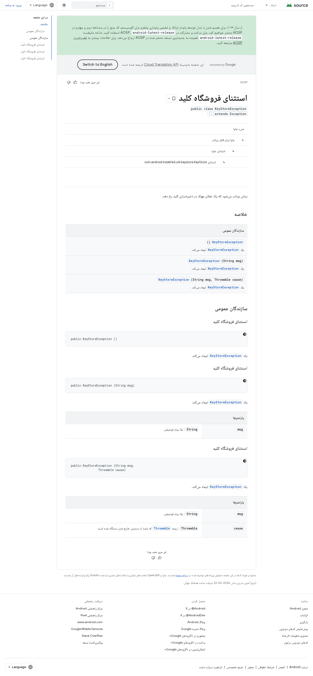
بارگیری (304, 622)
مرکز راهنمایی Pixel (92, 615)
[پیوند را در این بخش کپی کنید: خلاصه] (228, 214)
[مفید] (75, 82)
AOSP (243, 82)
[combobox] (92, 5)
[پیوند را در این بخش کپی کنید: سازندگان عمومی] (209, 308)
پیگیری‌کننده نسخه (92, 642)
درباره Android (298, 667)
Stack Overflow (92, 636)
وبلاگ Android (196, 622)
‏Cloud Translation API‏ (161, 65)
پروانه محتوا (181, 575)
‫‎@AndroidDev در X (192, 615)
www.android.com (90, 622)
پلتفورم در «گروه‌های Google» (187, 636)
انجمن (282, 667)
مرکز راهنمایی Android (89, 608)
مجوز (251, 667)
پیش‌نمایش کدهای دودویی (293, 629)
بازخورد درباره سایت (210, 667)
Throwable (162, 528)
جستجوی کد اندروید (242, 5)
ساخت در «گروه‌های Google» (188, 642)
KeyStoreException (227, 242)
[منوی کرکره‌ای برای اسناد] (264, 5)
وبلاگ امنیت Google (193, 629)
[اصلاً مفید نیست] (69, 82)
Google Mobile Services (87, 629)
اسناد (273, 5)
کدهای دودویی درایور (296, 642)
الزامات (304, 615)
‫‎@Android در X (195, 608)
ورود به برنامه (13, 5)
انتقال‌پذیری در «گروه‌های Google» (185, 649)
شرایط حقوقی (266, 667)
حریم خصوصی (235, 667)
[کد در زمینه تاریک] (244, 334)
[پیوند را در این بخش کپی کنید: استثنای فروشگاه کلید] (207, 321)
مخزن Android (299, 608)
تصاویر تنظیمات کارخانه (295, 636)
